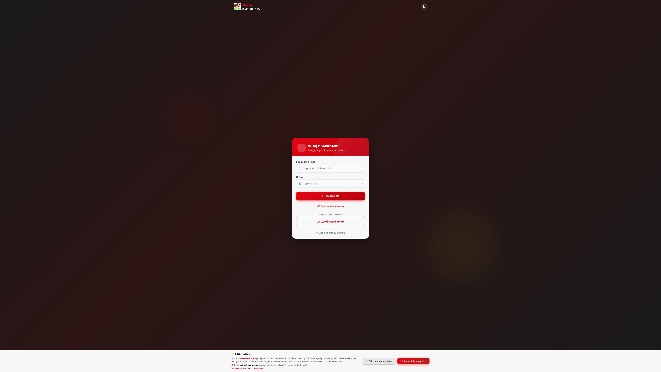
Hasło (299, 176)
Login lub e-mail (306, 161)
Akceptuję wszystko (415, 361)
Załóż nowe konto (332, 221)
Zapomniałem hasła (332, 206)
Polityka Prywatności (241, 368)
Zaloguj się (332, 196)
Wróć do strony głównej (332, 232)
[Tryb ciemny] (424, 6)
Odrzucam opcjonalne (380, 361)
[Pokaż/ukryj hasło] (361, 184)
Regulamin (259, 368)
